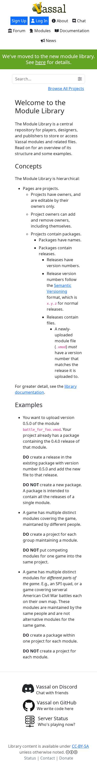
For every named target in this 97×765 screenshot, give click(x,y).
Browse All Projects (66, 88)
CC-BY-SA (80, 746)
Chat (81, 20)
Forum (18, 30)
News (50, 40)
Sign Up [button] (19, 20)
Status (30, 758)
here (40, 62)
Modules (42, 30)
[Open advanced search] (80, 78)
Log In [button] (41, 20)
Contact (47, 758)
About (62, 20)
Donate (66, 758)
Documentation (74, 30)
